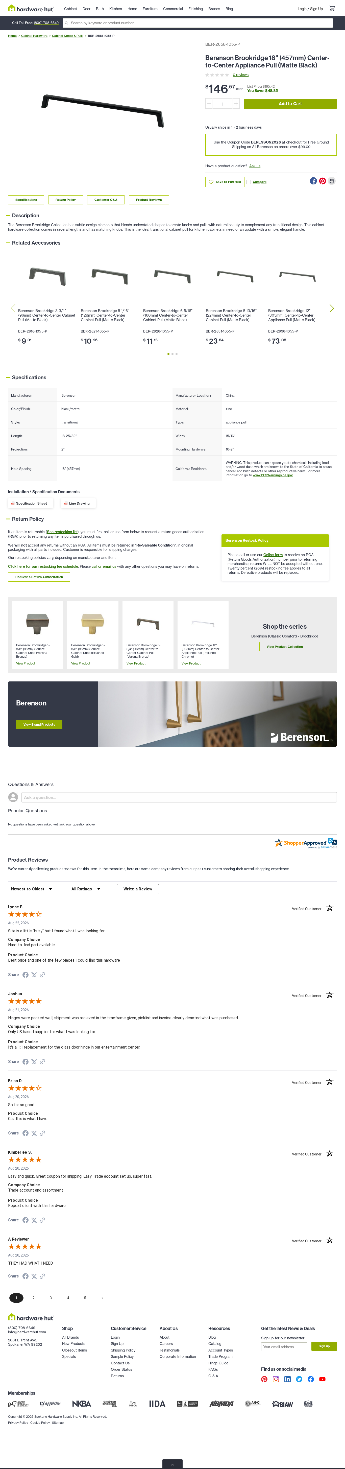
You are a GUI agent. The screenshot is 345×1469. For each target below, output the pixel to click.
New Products (73, 1343)
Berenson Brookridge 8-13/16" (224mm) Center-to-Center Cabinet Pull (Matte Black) (231, 315)
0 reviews (241, 75)
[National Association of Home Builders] (308, 1404)
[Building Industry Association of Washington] (282, 1404)
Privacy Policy (18, 1423)
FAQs (213, 1369)
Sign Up (316, 9)
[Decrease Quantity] (208, 103)
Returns (117, 1376)
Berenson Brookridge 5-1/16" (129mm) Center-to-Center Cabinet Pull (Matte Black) (105, 315)
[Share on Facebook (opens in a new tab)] (25, 976)
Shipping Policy (123, 1350)
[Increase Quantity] (236, 103)
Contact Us (120, 1363)
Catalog (214, 1343)
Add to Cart (290, 103)
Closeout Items (74, 1350)
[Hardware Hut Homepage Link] (31, 8)
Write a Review (138, 889)
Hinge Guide (218, 1363)
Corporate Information (178, 1356)
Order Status (121, 1369)
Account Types (220, 1350)
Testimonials (170, 1350)
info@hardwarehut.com (27, 1332)
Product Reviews (149, 200)
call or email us (104, 566)
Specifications (26, 200)
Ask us (254, 166)
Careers (166, 1343)
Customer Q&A (105, 200)
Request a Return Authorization (39, 577)
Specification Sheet (31, 503)
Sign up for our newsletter (283, 1338)
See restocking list (62, 532)
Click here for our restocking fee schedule (43, 566)
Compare (259, 182)
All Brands (70, 1337)
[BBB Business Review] (187, 1404)
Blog (212, 1337)
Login (302, 9)
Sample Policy (122, 1356)
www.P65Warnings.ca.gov (273, 475)
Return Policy (66, 200)
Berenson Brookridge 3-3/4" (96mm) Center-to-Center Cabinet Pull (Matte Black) (46, 315)
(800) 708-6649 (46, 23)
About (164, 1337)
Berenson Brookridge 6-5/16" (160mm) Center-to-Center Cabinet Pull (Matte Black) (167, 315)
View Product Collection (285, 647)
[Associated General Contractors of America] (253, 1404)
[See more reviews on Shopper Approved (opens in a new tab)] (42, 975)
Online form (273, 555)
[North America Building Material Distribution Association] (221, 1404)
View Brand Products (39, 724)
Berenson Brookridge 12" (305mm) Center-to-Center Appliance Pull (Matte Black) (291, 315)
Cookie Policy (40, 1423)
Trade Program (220, 1356)
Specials (69, 1356)
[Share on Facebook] (313, 181)
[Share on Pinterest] (322, 181)
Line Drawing (79, 503)
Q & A (213, 1376)
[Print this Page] (332, 181)
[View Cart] (332, 9)
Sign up (324, 1346)
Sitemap (58, 1423)
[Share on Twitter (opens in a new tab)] (34, 975)
